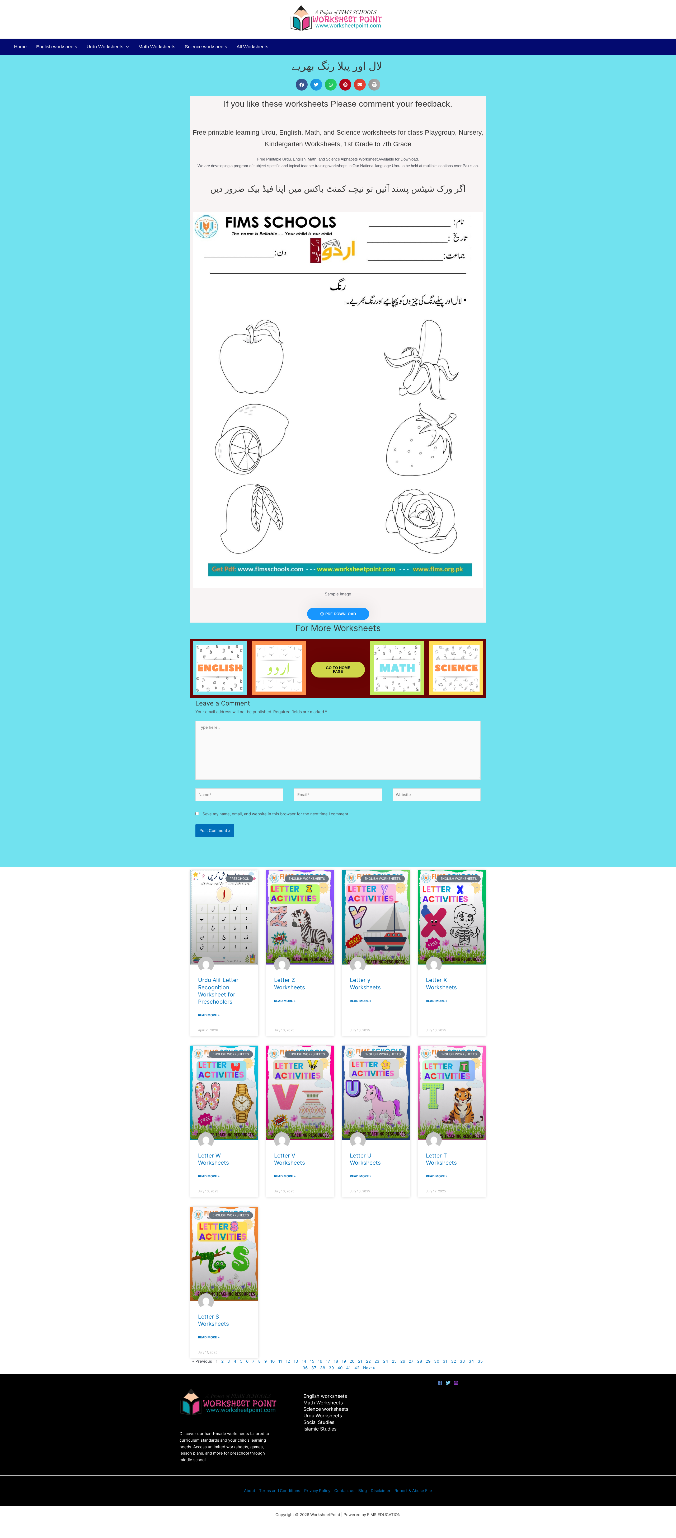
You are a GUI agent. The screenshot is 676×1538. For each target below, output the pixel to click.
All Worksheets (252, 46)
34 (471, 1361)
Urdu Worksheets (105, 46)
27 (411, 1361)
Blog (362, 1490)
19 (344, 1361)
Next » (369, 1367)
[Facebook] (440, 1382)
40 (339, 1367)
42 (356, 1367)
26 (402, 1361)
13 (296, 1361)
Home (20, 46)
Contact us (344, 1490)
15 (312, 1361)
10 (272, 1361)
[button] (126, 47)
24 (385, 1361)
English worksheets (56, 46)
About (249, 1490)
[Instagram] (456, 1382)
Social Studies (318, 1422)
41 (348, 1367)
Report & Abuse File (413, 1490)
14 (304, 1361)
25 (394, 1361)
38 (322, 1367)
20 (352, 1361)
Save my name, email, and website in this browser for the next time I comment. (276, 813)
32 (453, 1361)
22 (368, 1361)
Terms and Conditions (279, 1490)
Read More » (209, 1015)
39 (331, 1367)
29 (428, 1361)
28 (419, 1361)
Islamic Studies (319, 1429)
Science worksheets (206, 46)
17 (328, 1361)
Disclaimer (381, 1490)
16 (320, 1361)
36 (305, 1367)
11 (280, 1361)
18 (336, 1361)
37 (313, 1367)
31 (445, 1361)
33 (462, 1361)
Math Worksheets (156, 46)
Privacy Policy (317, 1490)
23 (376, 1361)
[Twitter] (448, 1382)
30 (436, 1361)
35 (480, 1361)
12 (288, 1361)
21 (360, 1361)
